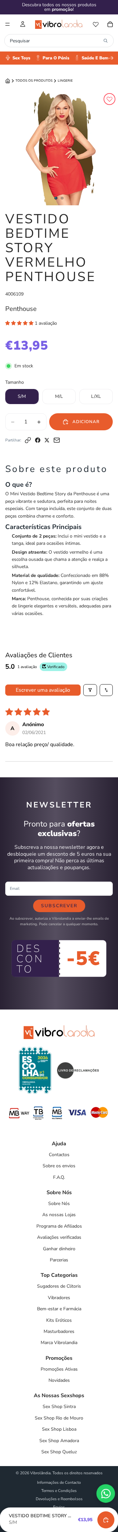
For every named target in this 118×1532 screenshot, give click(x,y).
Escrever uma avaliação (43, 690)
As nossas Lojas (59, 1215)
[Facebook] (37, 440)
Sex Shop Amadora (59, 1441)
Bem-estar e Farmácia (59, 1309)
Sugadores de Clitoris (59, 1286)
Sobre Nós (59, 1203)
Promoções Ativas (59, 1369)
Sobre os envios (59, 1166)
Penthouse (21, 308)
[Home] (7, 80)
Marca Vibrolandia (59, 1342)
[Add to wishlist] (109, 99)
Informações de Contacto (59, 1482)
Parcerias (59, 1260)
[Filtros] (90, 690)
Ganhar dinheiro (59, 1249)
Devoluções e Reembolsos (59, 1498)
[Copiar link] (28, 440)
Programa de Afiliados (59, 1226)
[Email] (56, 440)
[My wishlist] (95, 24)
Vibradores (59, 1298)
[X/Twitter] (46, 440)
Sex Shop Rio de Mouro (59, 1418)
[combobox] (55, 40)
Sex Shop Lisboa (59, 1429)
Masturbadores (59, 1331)
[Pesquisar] (105, 40)
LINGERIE (65, 80)
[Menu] (7, 24)
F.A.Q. (59, 1177)
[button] (20, 323)
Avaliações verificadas (59, 1237)
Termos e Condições (59, 1490)
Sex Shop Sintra (59, 1406)
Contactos (59, 1155)
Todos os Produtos (33, 80)
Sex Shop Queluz (59, 1452)
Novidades (59, 1380)
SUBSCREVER (59, 906)
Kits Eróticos (59, 1320)
